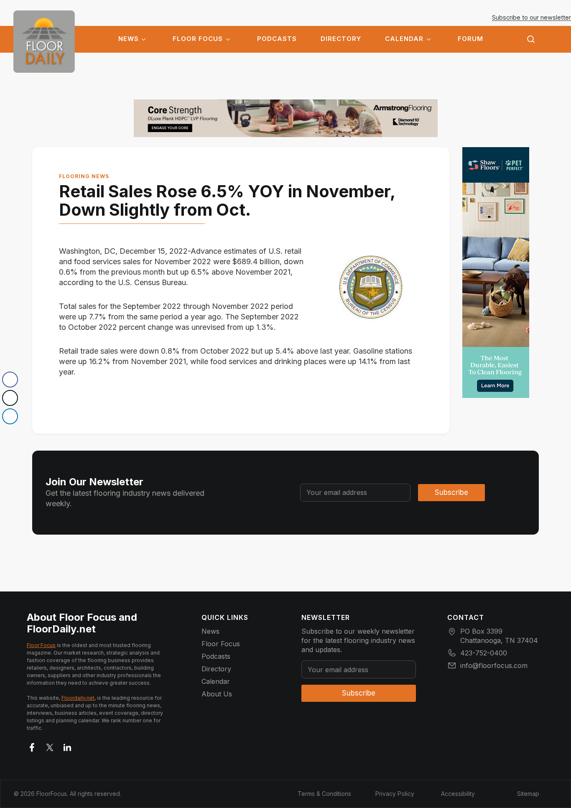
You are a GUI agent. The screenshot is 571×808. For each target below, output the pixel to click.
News (128, 39)
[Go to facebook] (32, 746)
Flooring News (84, 176)
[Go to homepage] (44, 41)
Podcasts (277, 39)
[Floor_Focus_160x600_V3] (286, 118)
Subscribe (451, 492)
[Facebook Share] (10, 379)
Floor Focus (198, 39)
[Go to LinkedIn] (67, 746)
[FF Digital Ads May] (495, 272)
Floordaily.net (77, 698)
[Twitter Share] (10, 398)
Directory (341, 39)
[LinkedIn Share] (10, 416)
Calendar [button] (404, 39)
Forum (470, 39)
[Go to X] (49, 746)
